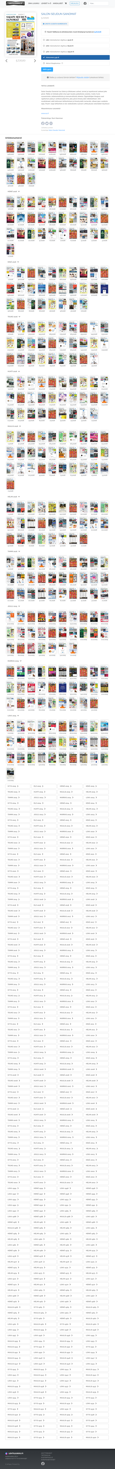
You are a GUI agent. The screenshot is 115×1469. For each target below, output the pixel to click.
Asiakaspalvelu (11, 1456)
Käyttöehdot (46, 1453)
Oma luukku (33, 3)
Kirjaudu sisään (82, 77)
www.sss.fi (45, 113)
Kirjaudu (75, 3)
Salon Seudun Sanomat (57, 130)
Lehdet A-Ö (46, 3)
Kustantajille (47, 1457)
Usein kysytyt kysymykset (16, 1458)
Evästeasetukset (48, 1460)
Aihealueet (58, 3)
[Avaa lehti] (10, 147)
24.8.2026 (97, 32)
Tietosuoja (45, 1455)
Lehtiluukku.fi (16, 1453)
